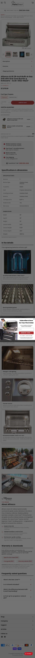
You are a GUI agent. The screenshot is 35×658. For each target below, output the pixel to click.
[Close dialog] (34, 319)
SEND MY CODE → (26, 333)
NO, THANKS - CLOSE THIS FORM (26, 335)
